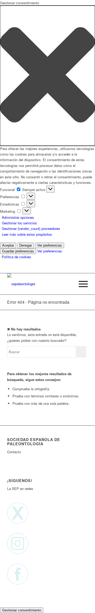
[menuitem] (68, 283)
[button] (47, 76)
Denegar (25, 245)
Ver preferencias (49, 245)
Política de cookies (16, 256)
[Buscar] (68, 283)
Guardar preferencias (18, 251)
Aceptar (8, 245)
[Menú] (80, 283)
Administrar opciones (18, 217)
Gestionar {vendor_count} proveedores (31, 228)
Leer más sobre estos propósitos (27, 234)
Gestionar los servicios (19, 222)
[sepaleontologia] (39, 283)
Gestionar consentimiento (21, 610)
